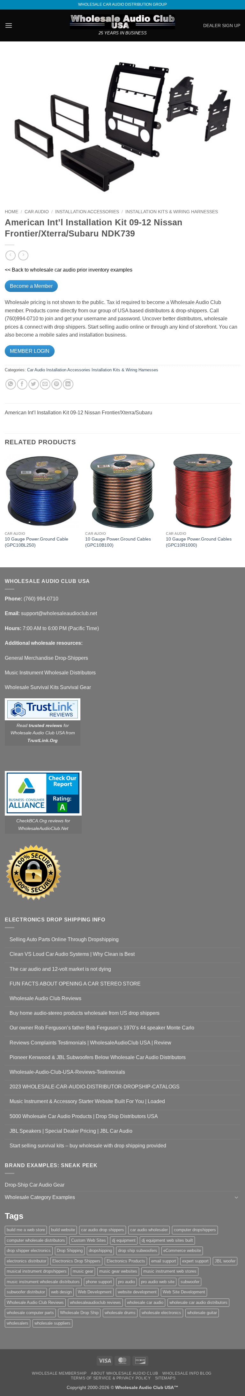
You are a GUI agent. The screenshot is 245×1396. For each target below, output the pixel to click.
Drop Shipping (70, 1250)
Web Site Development (184, 1292)
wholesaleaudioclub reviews (95, 1302)
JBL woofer (225, 1261)
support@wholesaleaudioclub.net (59, 613)
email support (163, 1261)
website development (137, 1292)
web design (61, 1292)
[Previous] (5, 510)
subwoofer (190, 1281)
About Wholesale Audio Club (124, 1373)
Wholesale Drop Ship (79, 1312)
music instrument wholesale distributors (43, 1281)
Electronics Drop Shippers (76, 1261)
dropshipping (100, 1250)
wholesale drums (120, 1312)
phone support (99, 1281)
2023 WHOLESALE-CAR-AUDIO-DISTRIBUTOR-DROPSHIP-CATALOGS (95, 1086)
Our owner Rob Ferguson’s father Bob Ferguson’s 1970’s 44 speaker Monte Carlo (102, 1027)
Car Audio (37, 211)
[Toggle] (236, 1197)
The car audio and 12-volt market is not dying (60, 969)
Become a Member (31, 286)
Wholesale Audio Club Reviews (45, 998)
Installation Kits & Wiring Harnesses (171, 211)
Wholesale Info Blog (187, 1373)
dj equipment (124, 1240)
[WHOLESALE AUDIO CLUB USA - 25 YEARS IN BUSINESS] (122, 21)
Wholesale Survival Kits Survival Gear (48, 687)
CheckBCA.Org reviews (39, 820)
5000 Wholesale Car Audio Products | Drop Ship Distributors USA (84, 1116)
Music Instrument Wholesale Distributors (50, 672)
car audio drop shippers (102, 1229)
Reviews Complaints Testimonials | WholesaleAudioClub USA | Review (90, 1042)
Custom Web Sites (88, 1240)
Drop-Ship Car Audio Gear (34, 1185)
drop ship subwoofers (137, 1250)
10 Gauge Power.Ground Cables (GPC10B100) (118, 542)
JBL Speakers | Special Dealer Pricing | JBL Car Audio (71, 1131)
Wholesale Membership (59, 1373)
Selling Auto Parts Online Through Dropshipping (64, 939)
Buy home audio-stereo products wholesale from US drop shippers (85, 1013)
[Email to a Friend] (45, 384)
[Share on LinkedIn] (68, 384)
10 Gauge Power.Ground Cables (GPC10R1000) (199, 542)
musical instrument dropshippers (37, 1271)
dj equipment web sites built (167, 1240)
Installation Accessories (87, 211)
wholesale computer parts (30, 1312)
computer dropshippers (195, 1229)
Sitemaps (165, 1378)
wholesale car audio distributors (198, 1302)
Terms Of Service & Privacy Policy (111, 1378)
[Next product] (10, 255)
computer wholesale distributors (36, 1240)
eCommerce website (182, 1250)
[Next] (240, 510)
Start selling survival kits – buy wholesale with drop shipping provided (88, 1145)
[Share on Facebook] (22, 384)
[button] (8, 25)
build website (63, 1229)
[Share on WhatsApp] (10, 384)
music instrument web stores (170, 1271)
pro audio (126, 1281)
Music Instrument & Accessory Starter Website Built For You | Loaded (87, 1101)
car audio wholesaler (149, 1229)
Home (11, 211)
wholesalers (17, 1323)
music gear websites (118, 1271)
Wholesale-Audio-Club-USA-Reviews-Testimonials (67, 1072)
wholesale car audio (145, 1302)
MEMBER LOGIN (29, 351)
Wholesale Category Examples (40, 1197)
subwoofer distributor (26, 1292)
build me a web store (26, 1229)
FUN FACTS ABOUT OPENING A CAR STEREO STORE (75, 983)
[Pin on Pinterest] (56, 384)
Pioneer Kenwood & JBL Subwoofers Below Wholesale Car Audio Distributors (98, 1057)
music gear (83, 1271)
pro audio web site (157, 1281)
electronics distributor (26, 1261)
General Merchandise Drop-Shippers (46, 658)
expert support (195, 1261)
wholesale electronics (161, 1312)
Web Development (95, 1292)
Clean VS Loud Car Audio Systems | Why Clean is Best (72, 954)
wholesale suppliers (52, 1323)
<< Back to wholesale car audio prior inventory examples (68, 270)
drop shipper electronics (29, 1250)
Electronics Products (126, 1261)
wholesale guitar (202, 1312)
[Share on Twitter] (33, 384)
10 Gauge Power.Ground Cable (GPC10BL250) (36, 542)
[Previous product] (23, 255)
